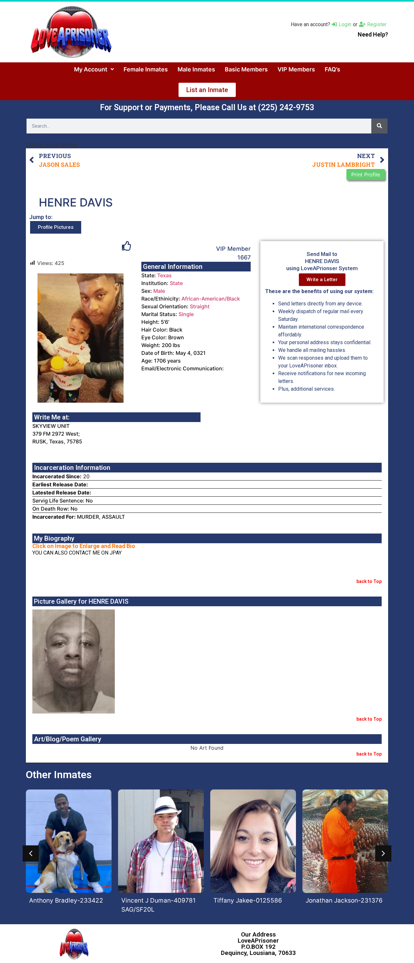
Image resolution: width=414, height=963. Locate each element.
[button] (31, 853)
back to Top (369, 581)
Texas (164, 275)
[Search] (379, 126)
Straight (200, 306)
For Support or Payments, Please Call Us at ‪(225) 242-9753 (207, 107)
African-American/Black (210, 298)
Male (159, 291)
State (176, 283)
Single (186, 314)
